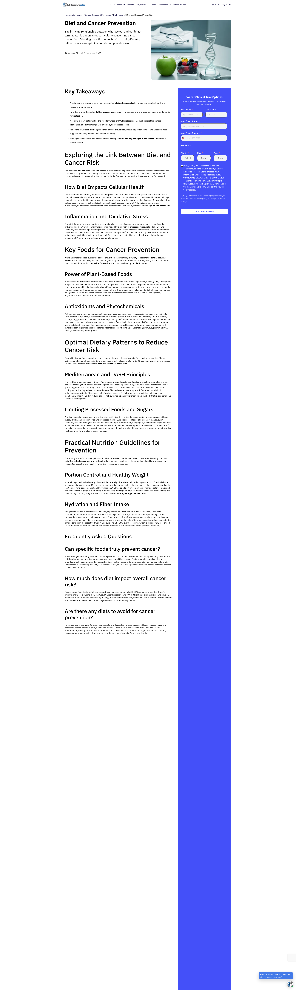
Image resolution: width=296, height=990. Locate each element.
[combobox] (183, 138)
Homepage (70, 15)
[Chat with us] (290, 984)
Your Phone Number (190, 133)
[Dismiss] (292, 972)
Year (216, 153)
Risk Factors (119, 15)
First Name (186, 109)
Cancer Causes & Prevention (98, 15)
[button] (276, 975)
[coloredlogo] (73, 4)
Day (199, 153)
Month (184, 153)
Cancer (80, 15)
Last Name (210, 109)
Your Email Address (190, 121)
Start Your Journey (204, 211)
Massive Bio (73, 53)
